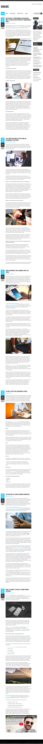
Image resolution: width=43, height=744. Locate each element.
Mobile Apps (10, 393)
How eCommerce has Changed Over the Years (17, 271)
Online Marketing (11, 274)
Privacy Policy (20, 13)
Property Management (12, 23)
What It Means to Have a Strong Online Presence (17, 590)
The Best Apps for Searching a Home (16, 391)
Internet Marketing (12, 593)
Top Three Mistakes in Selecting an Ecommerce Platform (16, 139)
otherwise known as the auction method (18, 547)
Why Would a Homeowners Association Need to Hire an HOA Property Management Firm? (18, 19)
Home (3, 13)
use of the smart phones (13, 365)
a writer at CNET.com (14, 421)
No (2, 24)
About (7, 13)
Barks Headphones (10, 627)
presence (27, 627)
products (14, 629)
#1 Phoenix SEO (17, 26)
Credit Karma (13, 471)
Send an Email (13, 13)
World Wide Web (11, 496)
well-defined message (12, 646)
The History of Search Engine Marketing (17, 494)
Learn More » (35, 39)
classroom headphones (22, 629)
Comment (2, 25)
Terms (26, 13)
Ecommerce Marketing (12, 142)
